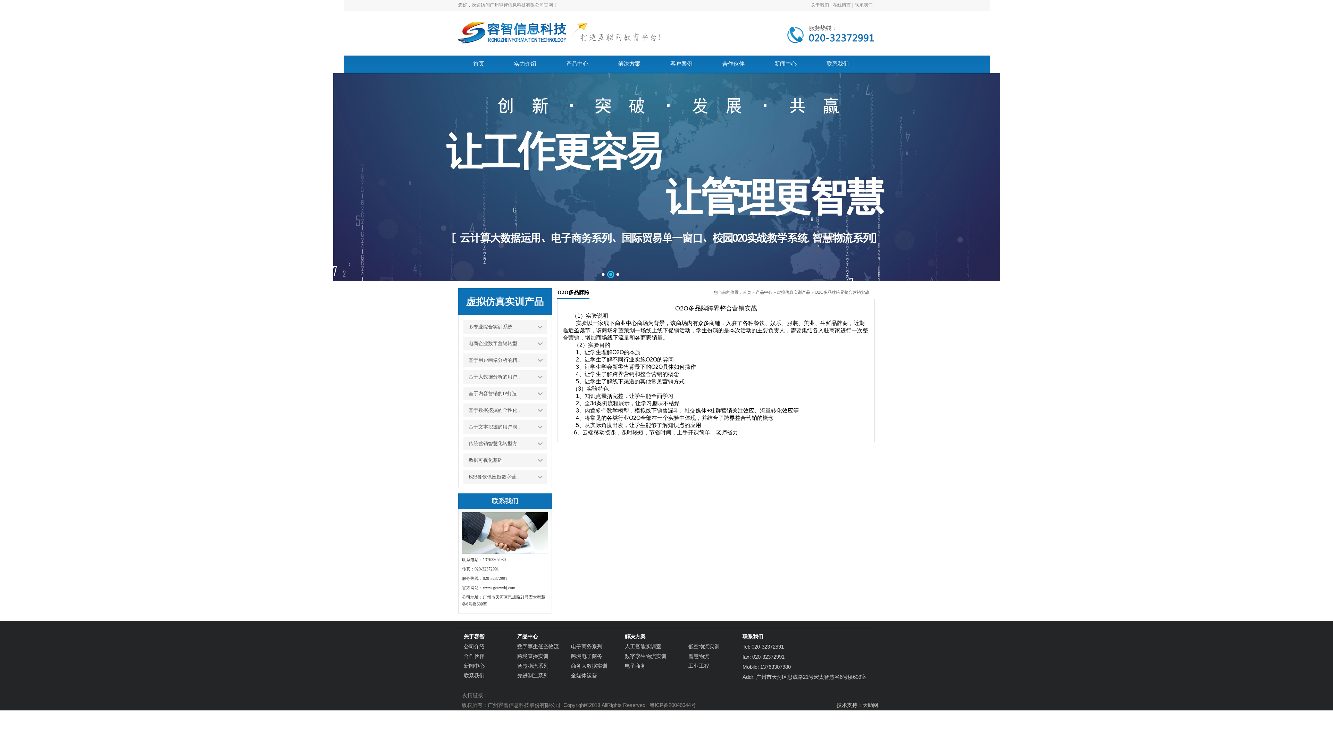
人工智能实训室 (643, 646)
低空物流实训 (704, 646)
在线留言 (842, 5)
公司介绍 (474, 646)
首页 (747, 292)
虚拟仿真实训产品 (793, 292)
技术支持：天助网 (857, 705)
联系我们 (864, 5)
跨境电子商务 (586, 656)
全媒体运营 (584, 675)
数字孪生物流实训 (645, 656)
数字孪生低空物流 (538, 646)
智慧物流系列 (532, 666)
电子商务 (635, 666)
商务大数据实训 (589, 666)
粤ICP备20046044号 (672, 705)
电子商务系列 (586, 646)
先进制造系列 (532, 675)
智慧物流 (698, 656)
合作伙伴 (474, 656)
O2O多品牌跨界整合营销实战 (842, 292)
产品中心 (764, 292)
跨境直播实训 (532, 656)
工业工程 (698, 666)
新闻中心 (474, 666)
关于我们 (820, 5)
